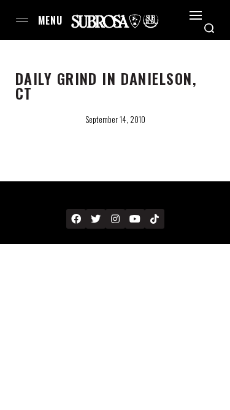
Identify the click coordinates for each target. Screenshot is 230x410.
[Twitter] (95, 219)
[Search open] (209, 28)
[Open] (195, 15)
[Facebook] (76, 219)
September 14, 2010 (115, 119)
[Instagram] (115, 219)
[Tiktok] (154, 219)
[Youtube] (135, 219)
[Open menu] (22, 20)
